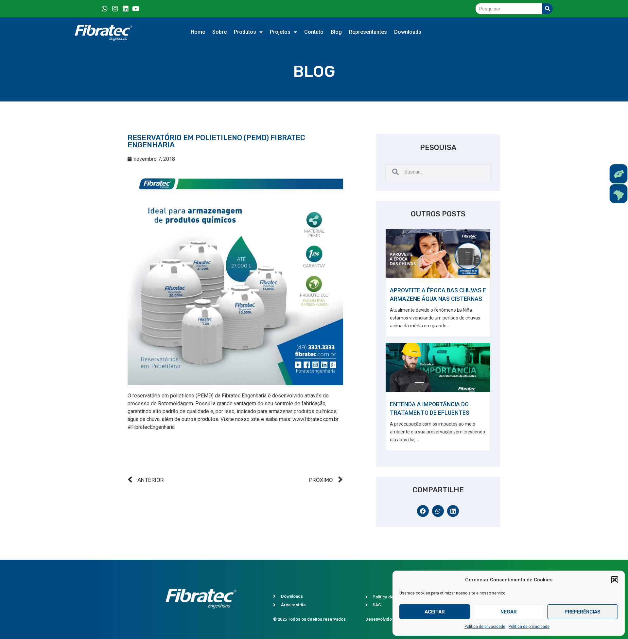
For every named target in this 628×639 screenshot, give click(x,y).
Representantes (368, 32)
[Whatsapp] (104, 9)
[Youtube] (136, 9)
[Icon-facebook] (94, 9)
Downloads (407, 32)
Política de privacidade (484, 626)
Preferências (583, 612)
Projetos (280, 32)
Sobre (219, 32)
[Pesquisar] (547, 8)
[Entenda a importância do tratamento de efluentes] (438, 367)
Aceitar (435, 612)
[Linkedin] (125, 9)
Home (198, 32)
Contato (313, 32)
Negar (508, 612)
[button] (614, 579)
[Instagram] (115, 9)
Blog (336, 32)
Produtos (245, 32)
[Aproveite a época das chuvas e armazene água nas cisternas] (438, 253)
